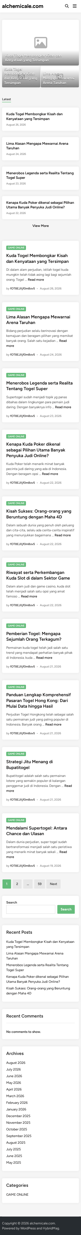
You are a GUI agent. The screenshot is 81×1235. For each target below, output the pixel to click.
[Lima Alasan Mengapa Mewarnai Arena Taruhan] (60, 76)
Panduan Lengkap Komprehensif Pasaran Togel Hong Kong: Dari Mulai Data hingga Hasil (38, 700)
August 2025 (15, 1143)
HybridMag (51, 1228)
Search (11, 902)
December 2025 (18, 1116)
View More (40, 226)
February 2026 (17, 1103)
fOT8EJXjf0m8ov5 (22, 288)
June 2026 (14, 1076)
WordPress (28, 1228)
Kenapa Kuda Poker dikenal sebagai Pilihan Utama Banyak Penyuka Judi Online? (35, 449)
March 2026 (15, 1096)
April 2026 (14, 1089)
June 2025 (14, 1156)
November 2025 (18, 1123)
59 (40, 884)
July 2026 (13, 1069)
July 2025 (13, 1149)
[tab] (6, 99)
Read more (36, 280)
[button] (60, 25)
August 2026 (15, 1063)
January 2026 (16, 1109)
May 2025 (13, 1163)
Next (53, 884)
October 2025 (16, 1129)
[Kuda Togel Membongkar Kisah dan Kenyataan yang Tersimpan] (40, 43)
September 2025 (18, 1136)
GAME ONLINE (16, 247)
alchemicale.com (22, 6)
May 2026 (13, 1083)
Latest (6, 99)
